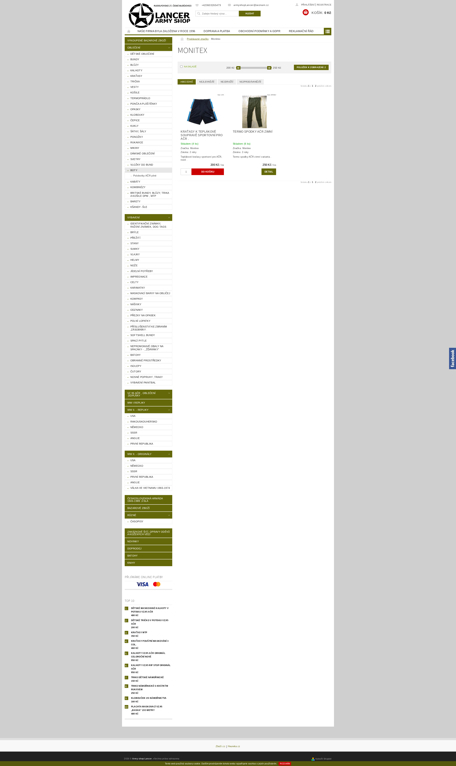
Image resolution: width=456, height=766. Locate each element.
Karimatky (137, 287)
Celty (134, 282)
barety (135, 201)
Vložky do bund (141, 164)
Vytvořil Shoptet (323, 759)
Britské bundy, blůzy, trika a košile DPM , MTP (149, 194)
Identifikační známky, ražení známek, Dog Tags (148, 225)
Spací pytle (138, 340)
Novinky (133, 541)
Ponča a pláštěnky (143, 103)
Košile (135, 92)
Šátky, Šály (138, 131)
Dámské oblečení (142, 153)
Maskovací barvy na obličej (150, 293)
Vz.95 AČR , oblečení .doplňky (141, 394)
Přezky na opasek (143, 315)
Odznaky (136, 309)
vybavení (133, 217)
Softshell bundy (142, 335)
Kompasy (136, 298)
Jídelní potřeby (141, 271)
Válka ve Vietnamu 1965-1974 (150, 487)
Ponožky (136, 136)
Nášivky (135, 304)
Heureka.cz (234, 746)
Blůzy (134, 64)
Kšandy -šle (138, 207)
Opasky (135, 109)
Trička (135, 81)
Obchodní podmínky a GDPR (259, 31)
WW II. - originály (139, 454)
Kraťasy (136, 76)
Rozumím (285, 763)
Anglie (135, 438)
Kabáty (135, 181)
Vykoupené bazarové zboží (146, 40)
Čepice (135, 120)
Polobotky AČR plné (145, 175)
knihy (131, 562)
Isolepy (135, 366)
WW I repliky (136, 402)
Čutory (135, 371)
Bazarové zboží (138, 508)
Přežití (135, 237)
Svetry (135, 159)
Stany (134, 243)
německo (136, 427)
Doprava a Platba (217, 31)
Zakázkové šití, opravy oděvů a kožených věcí (148, 533)
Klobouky (137, 114)
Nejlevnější (206, 82)
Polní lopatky (140, 320)
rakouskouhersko (143, 421)
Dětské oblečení (142, 53)
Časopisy (136, 521)
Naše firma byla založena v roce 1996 (166, 31)
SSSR (133, 432)
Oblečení (133, 47)
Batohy (135, 354)
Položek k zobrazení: (311, 67)
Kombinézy (138, 187)
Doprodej (134, 548)
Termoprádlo (140, 98)
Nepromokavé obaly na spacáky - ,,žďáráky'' (146, 348)
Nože (134, 265)
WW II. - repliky (137, 409)
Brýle (134, 232)
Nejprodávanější (250, 82)
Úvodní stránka (129, 31)
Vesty (134, 87)
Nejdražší (227, 82)
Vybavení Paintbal (143, 382)
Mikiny (134, 148)
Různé (131, 515)
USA (133, 415)
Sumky (134, 248)
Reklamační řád (301, 31)
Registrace (324, 5)
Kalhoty (136, 70)
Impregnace (138, 276)
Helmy (134, 259)
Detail (269, 171)
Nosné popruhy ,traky (146, 377)
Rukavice (136, 142)
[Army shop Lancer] (159, 16)
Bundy (134, 59)
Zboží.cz (220, 746)
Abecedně (186, 82)
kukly (134, 125)
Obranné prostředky (145, 360)
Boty (133, 170)
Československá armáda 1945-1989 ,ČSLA (145, 499)
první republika (141, 443)
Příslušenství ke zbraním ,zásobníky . (148, 328)
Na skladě (190, 66)
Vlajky (135, 254)
